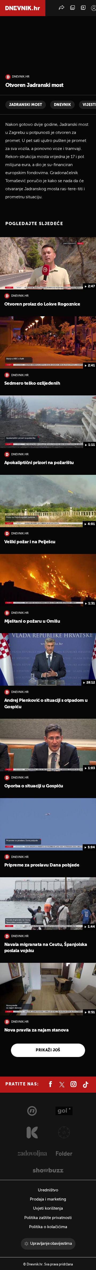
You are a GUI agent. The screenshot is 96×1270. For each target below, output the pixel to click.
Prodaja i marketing (48, 1199)
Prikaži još (48, 1050)
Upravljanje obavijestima (51, 1244)
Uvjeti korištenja (48, 1208)
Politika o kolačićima (48, 1227)
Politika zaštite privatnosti (48, 1218)
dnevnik (62, 105)
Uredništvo (48, 1190)
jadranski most (25, 105)
